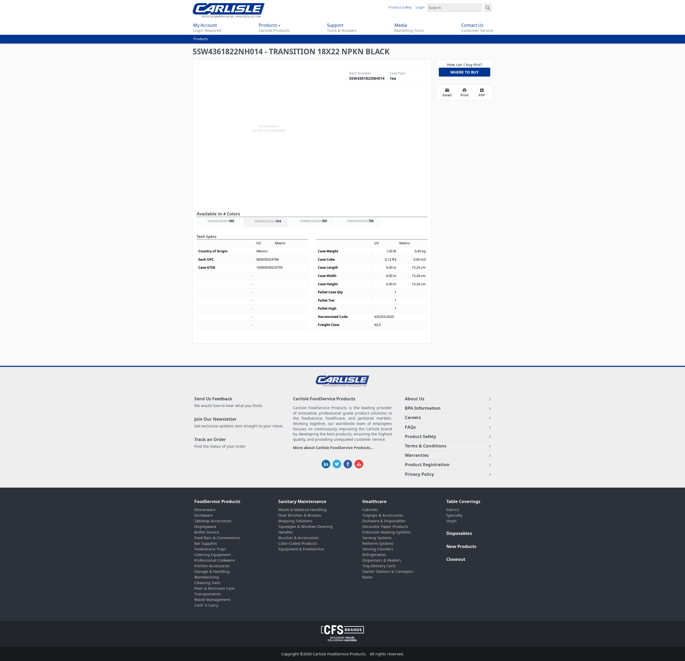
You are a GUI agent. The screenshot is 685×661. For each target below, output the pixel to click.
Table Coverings (463, 501)
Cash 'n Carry (206, 605)
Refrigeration (374, 554)
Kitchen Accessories (212, 565)
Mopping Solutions (295, 520)
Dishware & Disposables (384, 520)
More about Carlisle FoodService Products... (333, 448)
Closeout (455, 559)
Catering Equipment (212, 554)
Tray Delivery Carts (379, 565)
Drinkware (203, 515)
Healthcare (374, 501)
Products (200, 39)
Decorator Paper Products (385, 526)
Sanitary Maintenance (302, 501)
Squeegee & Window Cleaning (305, 526)
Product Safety (400, 7)
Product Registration (427, 465)
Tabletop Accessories (213, 520)
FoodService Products (217, 501)
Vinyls (451, 520)
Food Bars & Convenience (217, 537)
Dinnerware (204, 509)
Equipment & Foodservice (301, 549)
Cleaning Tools (207, 582)
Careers (413, 417)
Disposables (459, 533)
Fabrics (452, 509)
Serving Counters (377, 549)
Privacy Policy (419, 474)
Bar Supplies (205, 543)
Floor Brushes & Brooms (299, 515)
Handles (285, 532)
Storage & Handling (212, 571)
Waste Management (212, 599)
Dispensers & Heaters (381, 560)
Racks (367, 577)
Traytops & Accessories (382, 515)
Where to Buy (464, 72)
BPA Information (423, 408)
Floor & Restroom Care (214, 588)
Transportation (207, 594)
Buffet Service (206, 532)
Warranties (417, 455)
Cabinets (370, 509)
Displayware (205, 526)
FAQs (410, 427)
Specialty (454, 515)
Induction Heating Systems (386, 532)
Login (420, 7)
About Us (414, 399)
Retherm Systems (378, 543)
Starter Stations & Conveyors (387, 571)
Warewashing (206, 577)
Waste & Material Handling (302, 509)
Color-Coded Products (297, 543)
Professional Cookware (214, 560)
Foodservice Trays (210, 549)
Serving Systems (377, 537)
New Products (461, 546)
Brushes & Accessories (298, 537)
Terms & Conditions (425, 446)
